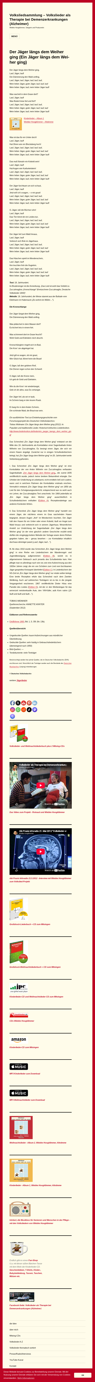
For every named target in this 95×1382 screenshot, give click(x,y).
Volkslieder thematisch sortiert (23, 1348)
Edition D (33, 587)
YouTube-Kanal (16, 1360)
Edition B (49, 556)
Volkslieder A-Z (16, 1342)
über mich (14, 1330)
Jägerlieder (21, 680)
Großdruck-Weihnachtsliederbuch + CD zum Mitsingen (35, 967)
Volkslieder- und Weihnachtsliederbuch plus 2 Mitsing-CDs (37, 746)
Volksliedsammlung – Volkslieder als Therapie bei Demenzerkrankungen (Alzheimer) (40, 19)
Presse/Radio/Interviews (20, 1354)
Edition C (48, 570)
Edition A (43, 501)
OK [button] (83, 1375)
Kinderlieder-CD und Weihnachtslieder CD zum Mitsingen (36, 997)
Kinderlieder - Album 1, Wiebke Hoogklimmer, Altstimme (35, 1185)
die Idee (13, 1324)
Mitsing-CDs (15, 1336)
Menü (14, 36)
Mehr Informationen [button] (25, 1378)
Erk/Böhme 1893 (17, 622)
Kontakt (13, 1366)
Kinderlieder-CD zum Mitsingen (24, 1047)
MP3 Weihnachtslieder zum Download (27, 1100)
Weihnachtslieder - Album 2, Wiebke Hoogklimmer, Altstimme (38, 1143)
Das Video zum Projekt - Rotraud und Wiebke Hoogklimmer (37, 812)
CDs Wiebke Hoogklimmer (22, 1021)
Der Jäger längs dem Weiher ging (39, 473)
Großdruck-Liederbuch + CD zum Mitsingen (30, 924)
